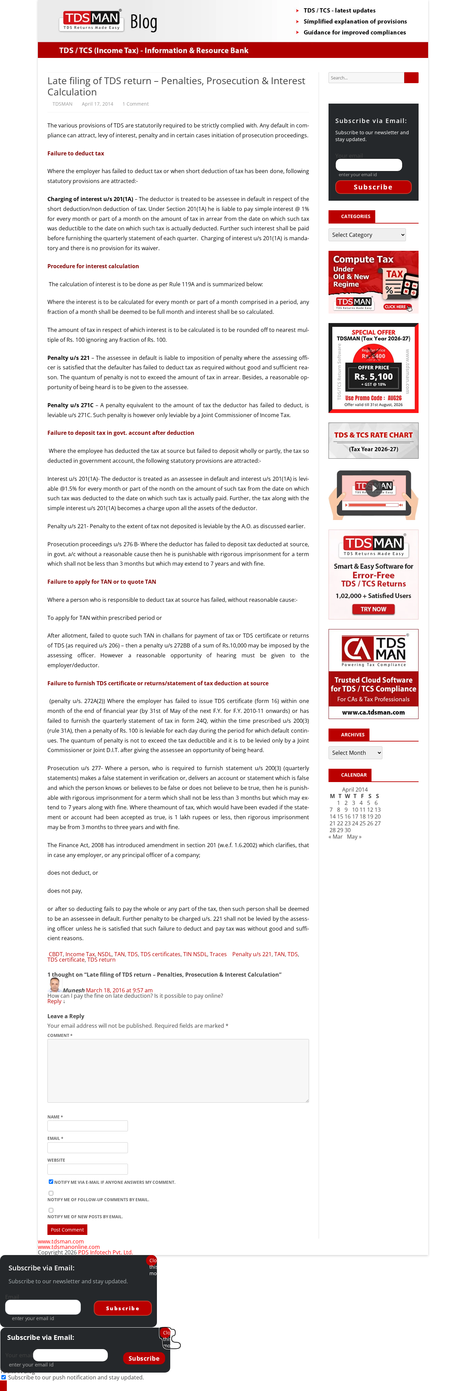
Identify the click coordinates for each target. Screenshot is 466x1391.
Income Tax (80, 954)
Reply (54, 1001)
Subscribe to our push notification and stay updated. (76, 1377)
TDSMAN (63, 104)
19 (370, 816)
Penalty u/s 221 (252, 954)
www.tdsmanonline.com (69, 1247)
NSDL (105, 954)
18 (363, 816)
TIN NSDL (195, 954)
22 (340, 823)
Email (55, 1138)
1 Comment (135, 104)
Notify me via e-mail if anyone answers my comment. (114, 1182)
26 (370, 823)
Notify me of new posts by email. (85, 1217)
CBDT (56, 954)
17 (355, 816)
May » (354, 836)
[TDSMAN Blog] (3, 1385)
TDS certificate (66, 959)
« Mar (336, 836)
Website (56, 1160)
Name (55, 1117)
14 (333, 816)
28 (333, 830)
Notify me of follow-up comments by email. (98, 1200)
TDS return (101, 959)
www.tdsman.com (61, 1241)
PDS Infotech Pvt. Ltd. (105, 1252)
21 (333, 823)
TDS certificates (160, 954)
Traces (218, 954)
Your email (349, 155)
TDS (133, 954)
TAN (119, 954)
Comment (60, 1035)
